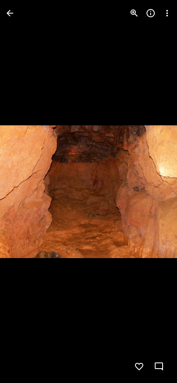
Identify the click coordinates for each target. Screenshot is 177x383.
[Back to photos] (10, 13)
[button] (23, 191)
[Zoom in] (134, 13)
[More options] (167, 13)
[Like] (139, 366)
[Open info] (150, 13)
